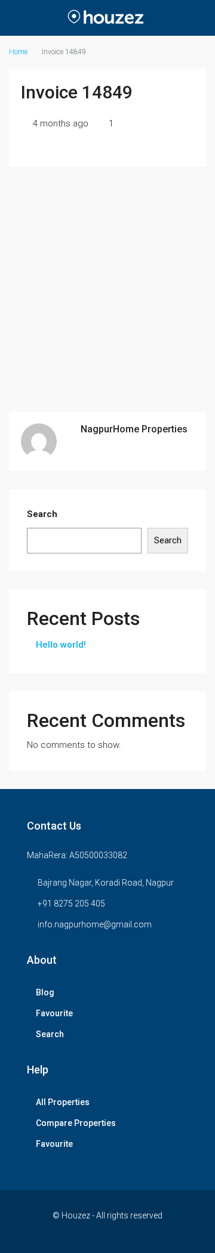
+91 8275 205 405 (71, 903)
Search (42, 514)
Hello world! (61, 644)
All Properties (63, 1102)
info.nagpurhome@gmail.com (95, 924)
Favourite (54, 1013)
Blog (45, 992)
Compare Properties (76, 1123)
